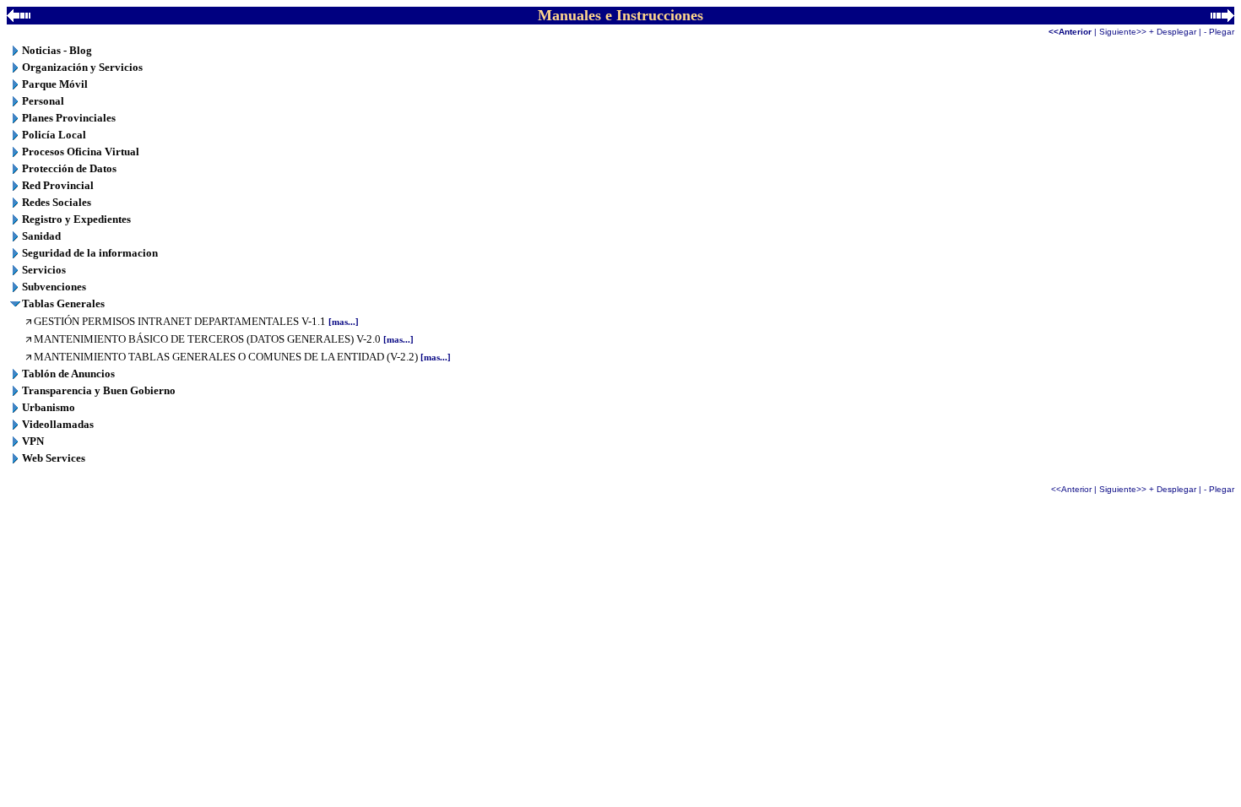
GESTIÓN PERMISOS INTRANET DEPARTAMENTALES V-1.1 (196, 321)
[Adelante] (1222, 17)
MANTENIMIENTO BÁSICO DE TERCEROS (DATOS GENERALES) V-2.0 (224, 339)
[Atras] (18, 17)
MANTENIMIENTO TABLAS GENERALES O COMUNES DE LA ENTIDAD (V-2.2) (242, 356)
